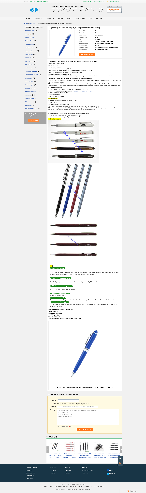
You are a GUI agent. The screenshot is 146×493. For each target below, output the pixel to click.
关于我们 (94, 486)
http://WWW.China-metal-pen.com (83, 91)
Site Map (65, 486)
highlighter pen (29, 81)
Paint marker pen (29, 98)
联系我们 (101, 486)
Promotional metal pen (31, 71)
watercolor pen (29, 88)
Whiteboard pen (29, 85)
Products (38, 18)
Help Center (29, 478)
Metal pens (32, 23)
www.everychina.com (78, 484)
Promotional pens (30, 30)
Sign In (26, 1)
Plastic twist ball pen (30, 51)
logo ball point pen (30, 47)
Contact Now (34, 120)
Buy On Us (67, 467)
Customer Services (31, 467)
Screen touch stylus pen (31, 74)
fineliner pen (28, 95)
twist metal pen (29, 64)
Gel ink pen (28, 57)
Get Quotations (96, 18)
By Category (68, 470)
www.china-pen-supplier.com (73, 318)
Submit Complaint (31, 473)
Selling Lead (85, 473)
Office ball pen (29, 54)
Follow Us (112, 473)
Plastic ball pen (29, 41)
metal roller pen (29, 68)
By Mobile (67, 473)
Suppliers (58, 486)
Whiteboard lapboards (31, 108)
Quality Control (65, 18)
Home (28, 18)
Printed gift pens (29, 44)
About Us (50, 18)
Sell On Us (84, 467)
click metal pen (29, 61)
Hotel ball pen (29, 78)
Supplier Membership (87, 470)
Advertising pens (29, 37)
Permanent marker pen (31, 91)
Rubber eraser (29, 102)
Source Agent (28, 105)
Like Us (111, 470)
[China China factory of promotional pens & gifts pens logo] (34, 12)
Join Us (53, 473)
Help (87, 486)
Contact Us (80, 18)
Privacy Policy (30, 475)
